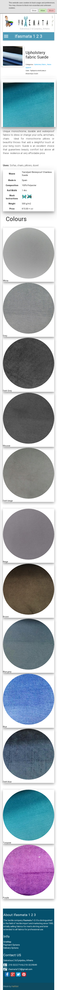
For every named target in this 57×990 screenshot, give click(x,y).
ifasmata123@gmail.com (17, 969)
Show (34, 11)
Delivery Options (10, 948)
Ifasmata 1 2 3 (28, 36)
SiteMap (7, 942)
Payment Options (11, 945)
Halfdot (15, 986)
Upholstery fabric (40, 64)
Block (51, 11)
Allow (42, 11)
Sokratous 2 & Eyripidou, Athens (18, 960)
